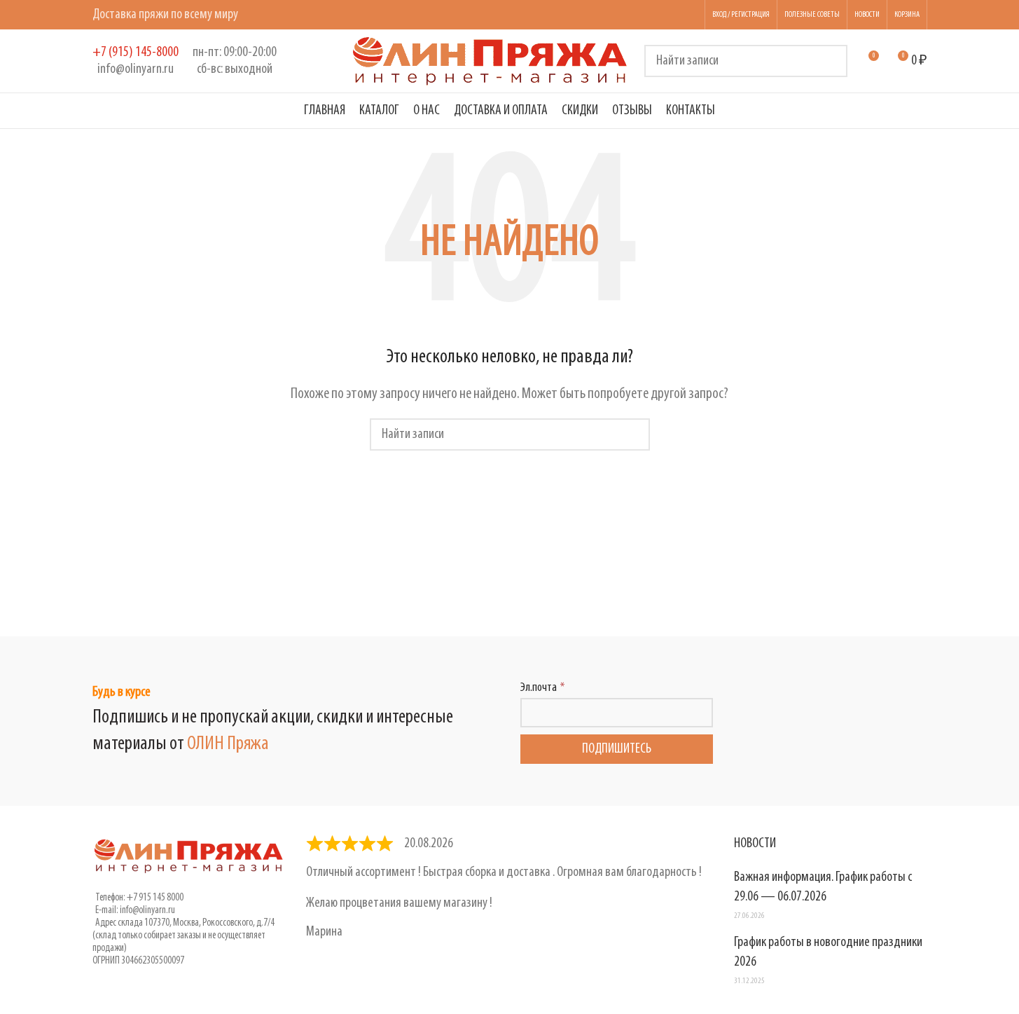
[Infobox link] (135, 61)
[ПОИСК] (831, 61)
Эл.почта (538, 688)
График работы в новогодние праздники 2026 (828, 952)
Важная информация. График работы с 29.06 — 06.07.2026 (823, 887)
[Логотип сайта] (490, 61)
